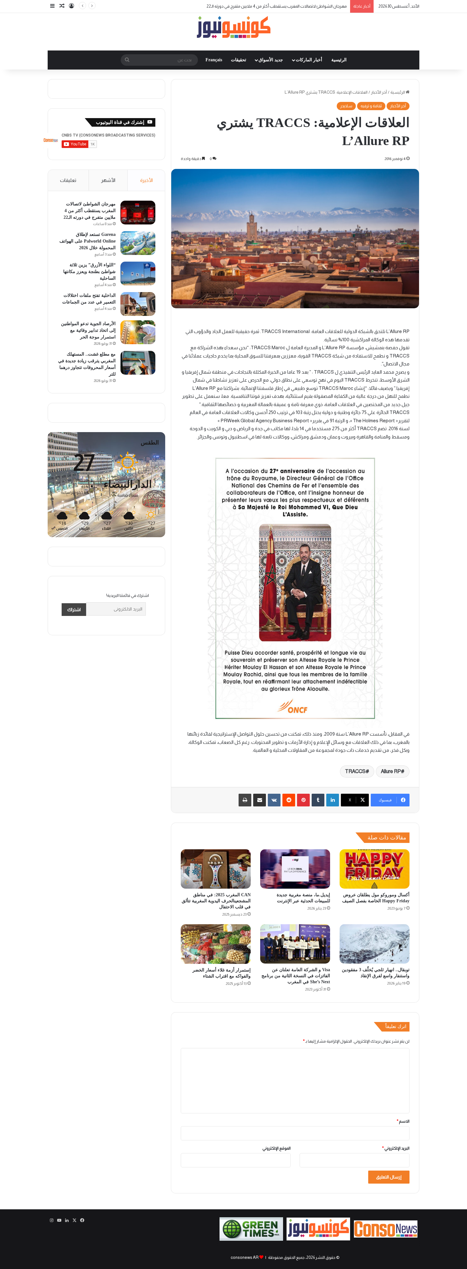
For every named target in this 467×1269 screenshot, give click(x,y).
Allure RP (391, 771)
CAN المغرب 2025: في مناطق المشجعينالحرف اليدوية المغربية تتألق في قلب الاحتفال (216, 900)
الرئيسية (339, 59)
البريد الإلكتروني (395, 1148)
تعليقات (68, 180)
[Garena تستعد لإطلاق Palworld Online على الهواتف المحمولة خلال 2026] (137, 243)
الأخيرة (146, 180)
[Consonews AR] (318, 1239)
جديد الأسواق (271, 59)
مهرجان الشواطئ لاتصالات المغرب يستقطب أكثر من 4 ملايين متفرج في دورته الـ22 (90, 211)
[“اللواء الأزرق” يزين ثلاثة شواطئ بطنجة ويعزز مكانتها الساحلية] (137, 273)
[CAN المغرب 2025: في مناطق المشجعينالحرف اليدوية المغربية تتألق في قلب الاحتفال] (216, 869)
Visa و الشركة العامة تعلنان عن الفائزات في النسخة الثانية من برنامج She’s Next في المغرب (295, 975)
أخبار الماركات (309, 59)
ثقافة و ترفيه (371, 106)
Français (214, 59)
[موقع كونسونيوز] (233, 28)
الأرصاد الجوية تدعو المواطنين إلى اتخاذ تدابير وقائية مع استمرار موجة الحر (88, 330)
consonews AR (245, 1257)
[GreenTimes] (251, 1239)
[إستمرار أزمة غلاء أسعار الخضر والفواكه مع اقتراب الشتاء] (216, 944)
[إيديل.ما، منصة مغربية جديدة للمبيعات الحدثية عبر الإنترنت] (295, 869)
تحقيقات (238, 59)
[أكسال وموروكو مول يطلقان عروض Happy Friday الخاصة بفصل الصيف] (374, 869)
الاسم (403, 1121)
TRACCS (355, 771)
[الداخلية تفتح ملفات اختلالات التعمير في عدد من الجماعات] (137, 304)
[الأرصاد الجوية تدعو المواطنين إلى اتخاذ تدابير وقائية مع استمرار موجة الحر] (137, 332)
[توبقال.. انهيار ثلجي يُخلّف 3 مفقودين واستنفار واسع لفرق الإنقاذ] (374, 944)
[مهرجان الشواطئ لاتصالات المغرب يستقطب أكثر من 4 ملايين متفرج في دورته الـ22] (137, 212)
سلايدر (346, 106)
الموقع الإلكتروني (276, 1148)
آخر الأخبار (379, 92)
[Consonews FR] (385, 1236)
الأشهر (108, 180)
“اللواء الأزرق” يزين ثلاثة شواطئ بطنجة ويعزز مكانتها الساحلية (89, 272)
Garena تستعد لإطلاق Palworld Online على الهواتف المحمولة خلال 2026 (87, 241)
